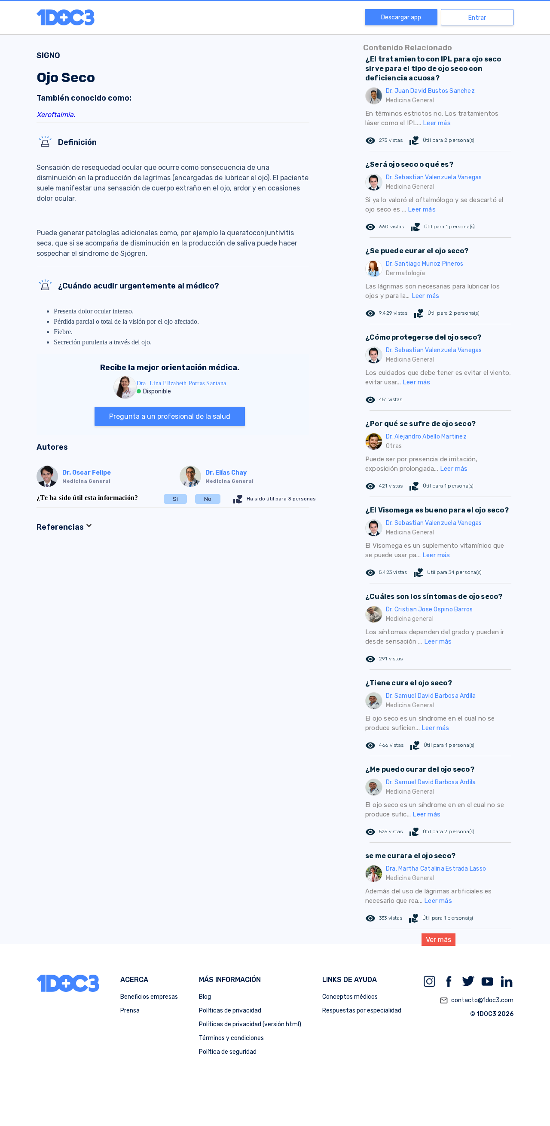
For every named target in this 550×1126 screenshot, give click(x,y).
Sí (175, 499)
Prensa (130, 1010)
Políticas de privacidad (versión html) (250, 1024)
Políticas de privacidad (230, 1010)
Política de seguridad (228, 1051)
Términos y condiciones (231, 1038)
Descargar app (401, 17)
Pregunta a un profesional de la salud (169, 416)
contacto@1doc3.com (476, 1000)
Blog (205, 996)
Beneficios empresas (149, 996)
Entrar (477, 17)
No (207, 499)
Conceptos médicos (350, 996)
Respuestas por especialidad (361, 1010)
